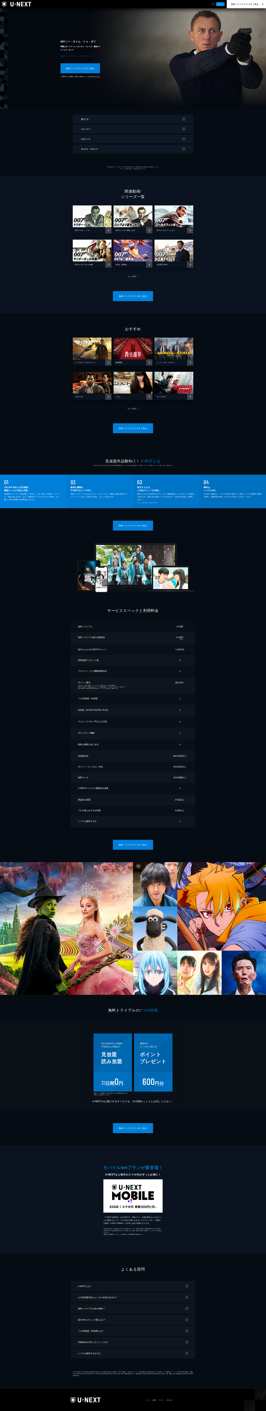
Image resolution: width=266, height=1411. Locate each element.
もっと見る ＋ (133, 276)
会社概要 (154, 1400)
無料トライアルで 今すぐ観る (245, 4)
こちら (97, 76)
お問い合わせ (169, 1400)
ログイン (220, 4)
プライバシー (161, 1400)
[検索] (213, 4)
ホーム (148, 1400)
